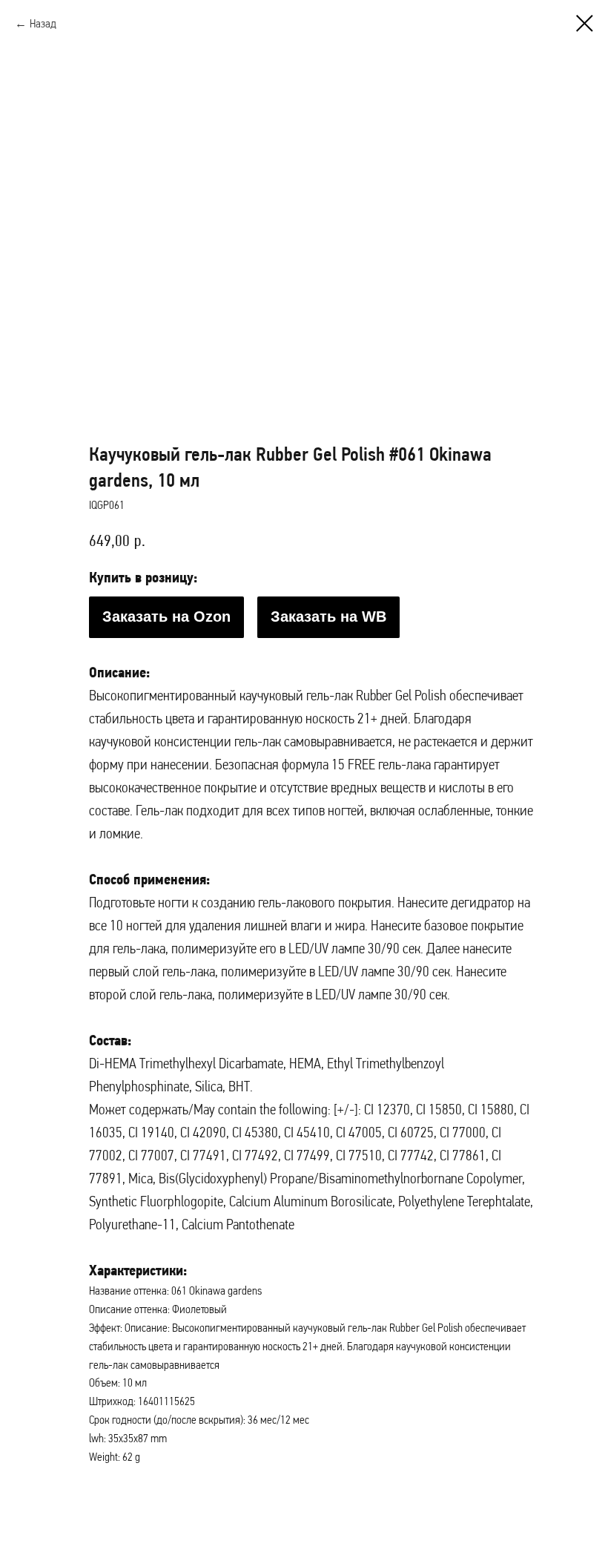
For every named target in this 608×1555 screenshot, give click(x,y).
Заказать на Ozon (166, 616)
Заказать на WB (328, 616)
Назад (43, 23)
